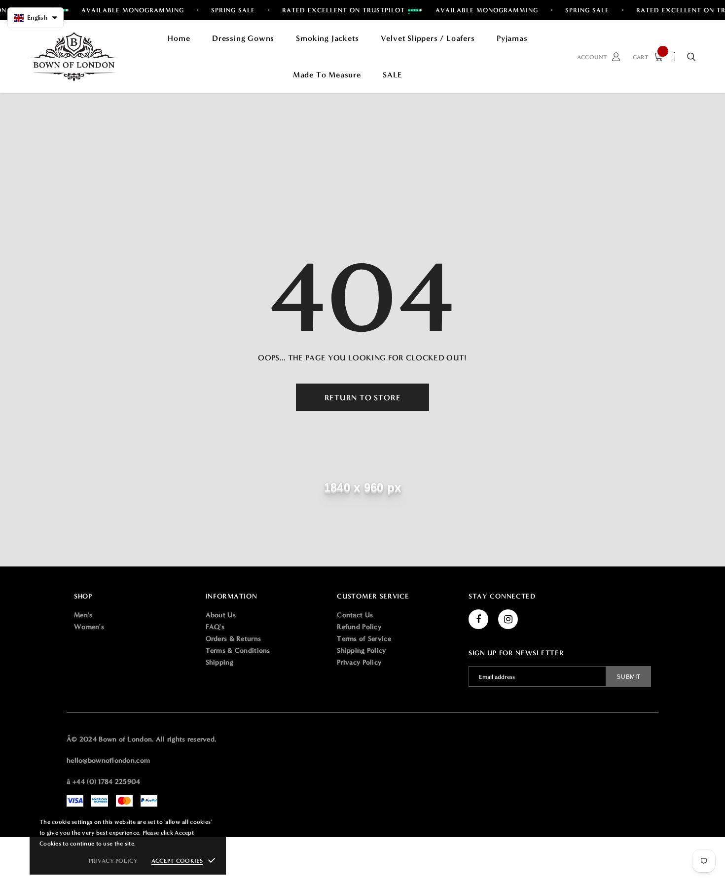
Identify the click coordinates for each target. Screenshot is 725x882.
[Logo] (74, 56)
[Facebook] (478, 619)
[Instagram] (508, 619)
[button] (35, 18)
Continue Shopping (619, 162)
